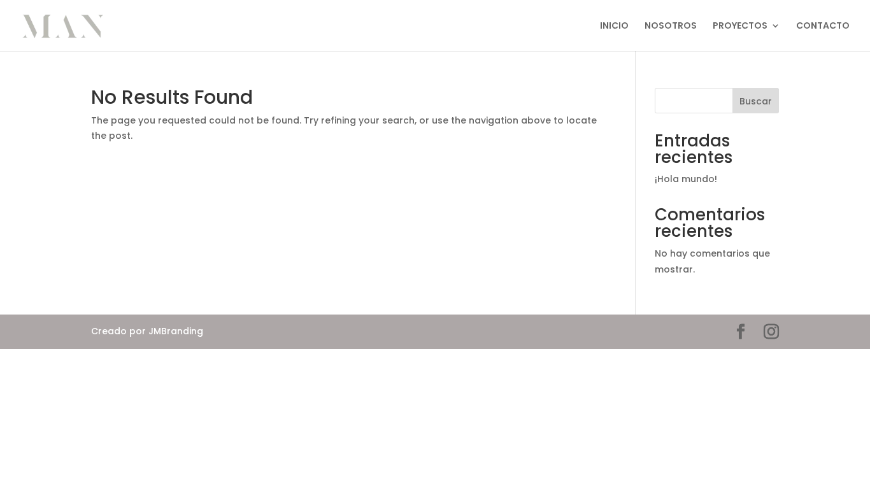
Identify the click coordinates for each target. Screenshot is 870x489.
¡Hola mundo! (686, 179)
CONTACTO (823, 26)
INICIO (614, 26)
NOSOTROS (671, 26)
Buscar (755, 101)
